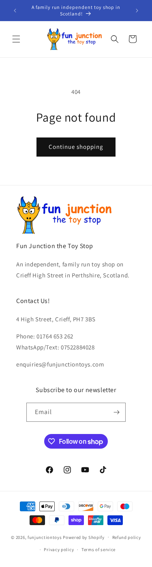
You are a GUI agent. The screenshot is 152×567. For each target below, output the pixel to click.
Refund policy (126, 537)
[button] (16, 39)
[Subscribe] (116, 412)
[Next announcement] (137, 11)
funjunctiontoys (45, 537)
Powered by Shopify (84, 537)
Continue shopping (76, 146)
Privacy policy (59, 549)
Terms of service (98, 549)
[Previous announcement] (15, 11)
